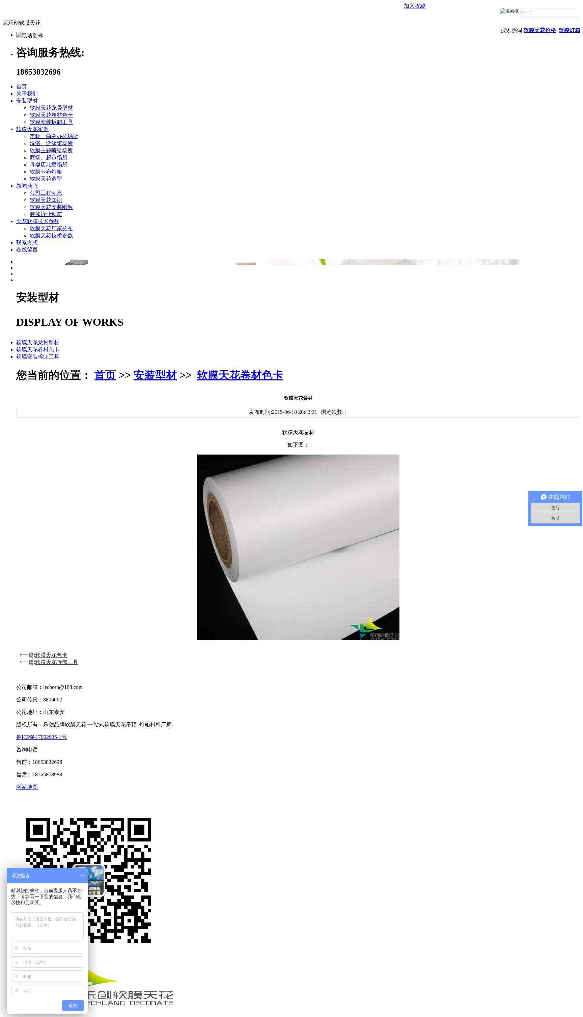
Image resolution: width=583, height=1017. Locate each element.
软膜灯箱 (569, 30)
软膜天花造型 (46, 179)
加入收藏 (414, 6)
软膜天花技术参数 (51, 235)
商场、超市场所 (48, 157)
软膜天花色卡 (51, 655)
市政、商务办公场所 (54, 136)
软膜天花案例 (32, 129)
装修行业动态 (46, 214)
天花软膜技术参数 (37, 221)
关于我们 (27, 94)
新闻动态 (27, 186)
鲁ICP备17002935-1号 (41, 737)
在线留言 (27, 249)
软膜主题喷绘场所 (51, 150)
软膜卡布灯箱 (46, 172)
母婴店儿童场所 (48, 164)
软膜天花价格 (540, 30)
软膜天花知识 (46, 200)
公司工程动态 (46, 193)
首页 (21, 86)
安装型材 (27, 101)
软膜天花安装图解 (51, 207)
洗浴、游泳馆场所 (51, 143)
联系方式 (27, 242)
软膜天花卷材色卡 (51, 115)
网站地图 (27, 787)
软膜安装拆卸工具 (51, 122)
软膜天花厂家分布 (51, 228)
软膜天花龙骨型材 (51, 108)
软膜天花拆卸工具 (56, 662)
